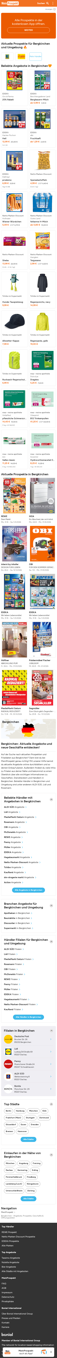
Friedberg (31, 1177)
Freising (36, 1163)
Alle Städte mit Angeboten (15, 1271)
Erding (35, 1170)
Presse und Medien (11, 1318)
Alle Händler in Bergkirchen (28, 1017)
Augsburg (23, 1163)
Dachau (9, 1170)
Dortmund (44, 1118)
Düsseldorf (11, 1124)
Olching (30, 1191)
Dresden (35, 1124)
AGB (4, 1288)
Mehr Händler (36, 56)
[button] (52, 3)
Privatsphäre (8, 1301)
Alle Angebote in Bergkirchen (28, 890)
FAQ (4, 1283)
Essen (23, 1124)
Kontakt (5, 1322)
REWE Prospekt (9, 1232)
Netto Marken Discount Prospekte (18, 1236)
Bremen (9, 1131)
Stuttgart (30, 1118)
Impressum (7, 1292)
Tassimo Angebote (11, 1258)
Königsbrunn (33, 1184)
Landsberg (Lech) (14, 1184)
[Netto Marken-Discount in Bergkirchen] (21, 56)
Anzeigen (49, 9)
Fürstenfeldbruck (14, 1177)
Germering (22, 1170)
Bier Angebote (9, 1266)
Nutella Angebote (10, 1262)
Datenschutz (8, 1297)
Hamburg (20, 1111)
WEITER (28, 30)
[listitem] (14, 87)
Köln (44, 1111)
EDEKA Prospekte (10, 1241)
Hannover (22, 1131)
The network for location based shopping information (28, 1345)
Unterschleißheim (14, 1191)
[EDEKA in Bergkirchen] (7, 56)
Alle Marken (7, 1245)
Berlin (8, 1111)
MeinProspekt (7, 1212)
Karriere (5, 1327)
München (33, 1111)
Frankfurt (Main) (13, 1118)
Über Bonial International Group (17, 1313)
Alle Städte (28, 1139)
